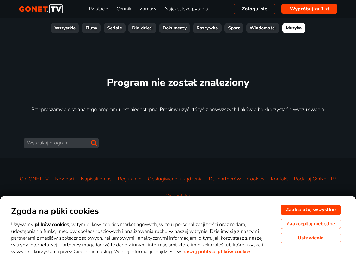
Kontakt (279, 179)
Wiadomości (263, 28)
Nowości (64, 179)
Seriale (114, 28)
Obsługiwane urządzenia (175, 179)
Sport (234, 28)
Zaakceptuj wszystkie (311, 209)
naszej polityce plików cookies (216, 251)
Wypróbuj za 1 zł (309, 8)
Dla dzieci (142, 28)
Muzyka (294, 28)
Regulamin (130, 179)
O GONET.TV (34, 179)
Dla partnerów (225, 179)
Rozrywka (207, 28)
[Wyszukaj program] (93, 142)
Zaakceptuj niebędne (310, 223)
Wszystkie (65, 28)
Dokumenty (175, 28)
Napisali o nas (96, 179)
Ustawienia (311, 237)
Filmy (91, 28)
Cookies (255, 179)
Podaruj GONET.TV (315, 179)
